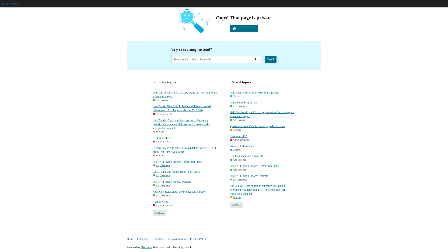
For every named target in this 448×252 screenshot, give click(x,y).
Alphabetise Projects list (243, 102)
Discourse (146, 247)
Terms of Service (177, 238)
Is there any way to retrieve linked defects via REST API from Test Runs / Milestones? (184, 149)
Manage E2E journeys (242, 146)
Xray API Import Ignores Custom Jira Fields (177, 161)
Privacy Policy (198, 238)
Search (271, 59)
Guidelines (158, 238)
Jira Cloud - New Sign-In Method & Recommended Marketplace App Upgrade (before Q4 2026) (182, 108)
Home (130, 238)
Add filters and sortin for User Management (254, 92)
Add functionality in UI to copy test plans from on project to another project (185, 94)
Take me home (246, 28)
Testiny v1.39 (160, 201)
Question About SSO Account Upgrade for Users (257, 126)
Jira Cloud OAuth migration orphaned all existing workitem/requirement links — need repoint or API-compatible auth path (181, 124)
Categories (143, 238)
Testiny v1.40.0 (161, 137)
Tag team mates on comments (246, 155)
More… (159, 212)
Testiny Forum (10, 3)
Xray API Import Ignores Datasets (172, 181)
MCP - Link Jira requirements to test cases (176, 171)
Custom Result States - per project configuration (179, 191)
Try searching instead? (192, 49)
